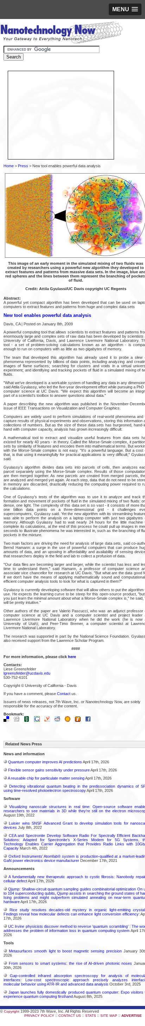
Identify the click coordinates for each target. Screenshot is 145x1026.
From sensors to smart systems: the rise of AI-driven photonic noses (70, 963)
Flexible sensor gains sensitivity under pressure (49, 770)
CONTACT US (69, 1016)
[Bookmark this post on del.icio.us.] (8, 720)
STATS (90, 1016)
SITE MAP (108, 1016)
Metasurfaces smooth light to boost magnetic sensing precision (65, 951)
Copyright (11, 1011)
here (72, 657)
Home (9, 166)
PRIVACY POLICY (39, 1016)
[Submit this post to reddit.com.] (59, 720)
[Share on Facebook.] (89, 720)
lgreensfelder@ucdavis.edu (27, 673)
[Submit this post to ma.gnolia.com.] (69, 720)
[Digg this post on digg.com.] (18, 720)
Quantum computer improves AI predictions (45, 762)
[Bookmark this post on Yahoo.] (48, 720)
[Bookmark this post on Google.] (38, 720)
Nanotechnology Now (61, 33)
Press (23, 166)
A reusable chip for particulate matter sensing (46, 778)
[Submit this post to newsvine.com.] (28, 720)
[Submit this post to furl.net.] (79, 720)
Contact (63, 694)
